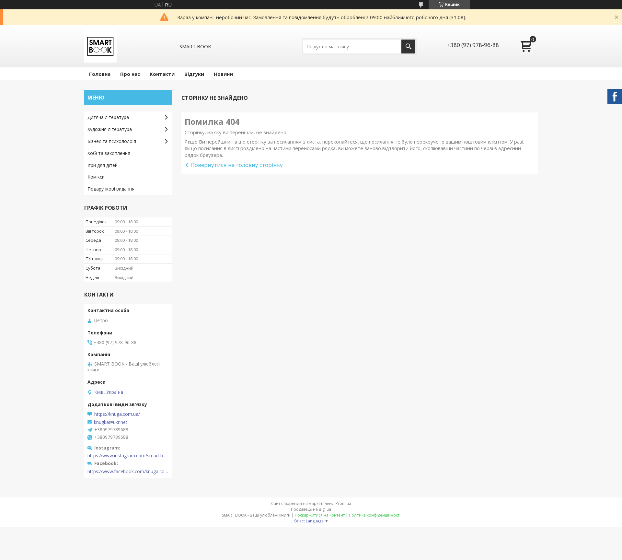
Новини (223, 74)
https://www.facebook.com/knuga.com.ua (127, 471)
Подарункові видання (110, 189)
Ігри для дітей (102, 165)
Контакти (162, 74)
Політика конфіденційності (374, 515)
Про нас (130, 74)
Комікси (96, 177)
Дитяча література (108, 117)
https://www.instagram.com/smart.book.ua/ (127, 456)
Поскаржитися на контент (320, 515)
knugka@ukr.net (110, 422)
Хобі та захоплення (108, 153)
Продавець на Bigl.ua (311, 509)
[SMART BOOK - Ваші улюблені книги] (100, 46)
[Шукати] (408, 46)
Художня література (109, 129)
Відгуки (194, 74)
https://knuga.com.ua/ (117, 414)
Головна (99, 74)
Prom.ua (343, 503)
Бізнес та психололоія (111, 141)
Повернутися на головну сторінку (236, 165)
